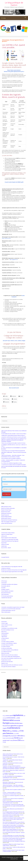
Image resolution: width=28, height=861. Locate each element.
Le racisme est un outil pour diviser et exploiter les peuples (13, 464)
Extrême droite (14, 723)
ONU (18, 731)
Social (16, 738)
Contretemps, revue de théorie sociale (9, 628)
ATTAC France (4, 581)
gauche (13, 726)
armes (7, 715)
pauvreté (15, 733)
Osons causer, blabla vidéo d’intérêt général (10, 656)
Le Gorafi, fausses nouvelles (7, 645)
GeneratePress (14, 859)
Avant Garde (4, 582)
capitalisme (18, 715)
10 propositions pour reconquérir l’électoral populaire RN (13, 450)
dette (18, 718)
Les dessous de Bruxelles (6, 648)
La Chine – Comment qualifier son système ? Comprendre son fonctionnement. (12, 793)
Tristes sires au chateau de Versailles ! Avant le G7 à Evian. (13, 443)
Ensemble (3, 587)
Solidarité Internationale (6, 597)
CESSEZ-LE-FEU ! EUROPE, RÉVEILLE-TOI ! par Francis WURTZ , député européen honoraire (13, 830)
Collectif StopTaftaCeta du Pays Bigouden (9, 541)
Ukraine (15, 740)
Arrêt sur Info (4, 536)
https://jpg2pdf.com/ (14, 259)
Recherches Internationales (7, 661)
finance (9, 725)
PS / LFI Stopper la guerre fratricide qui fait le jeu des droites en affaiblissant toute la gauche (13, 812)
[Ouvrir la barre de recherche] (25, 17)
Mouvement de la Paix (6, 592)
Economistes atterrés (5, 586)
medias (14, 731)
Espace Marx (4, 542)
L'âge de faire (4, 636)
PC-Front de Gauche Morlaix (7, 596)
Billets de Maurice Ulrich (6, 506)
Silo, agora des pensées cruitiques (8, 666)
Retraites (21, 736)
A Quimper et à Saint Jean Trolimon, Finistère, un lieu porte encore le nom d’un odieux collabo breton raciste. (13, 819)
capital (10, 715)
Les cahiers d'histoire (5, 646)
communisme (11, 718)
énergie (4, 742)
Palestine (9, 733)
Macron (6, 730)
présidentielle (13, 735)
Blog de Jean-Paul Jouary (6, 513)
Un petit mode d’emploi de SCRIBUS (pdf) (14, 182)
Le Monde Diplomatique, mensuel (8, 610)
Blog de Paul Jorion (5, 515)
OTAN (21, 731)
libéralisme (15, 728)
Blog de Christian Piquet (6, 510)
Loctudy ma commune (5, 568)
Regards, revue (4, 663)
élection (22, 740)
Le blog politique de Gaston (14, 3)
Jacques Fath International (6, 523)
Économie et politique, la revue (7, 629)
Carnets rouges (4, 623)
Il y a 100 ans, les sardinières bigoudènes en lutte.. (11, 463)
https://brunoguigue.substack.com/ (8, 521)
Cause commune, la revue (6, 625)
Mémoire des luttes (5, 653)
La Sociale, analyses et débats (7, 641)
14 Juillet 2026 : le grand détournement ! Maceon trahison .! (13, 435)
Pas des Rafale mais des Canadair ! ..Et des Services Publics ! (13, 433)
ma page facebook (5, 557)
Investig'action (4, 635)
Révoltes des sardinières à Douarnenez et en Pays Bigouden (14, 570)
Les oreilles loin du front (6, 651)
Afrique (4, 715)
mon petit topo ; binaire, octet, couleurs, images (14, 340)
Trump (11, 740)
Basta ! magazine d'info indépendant (9, 537)
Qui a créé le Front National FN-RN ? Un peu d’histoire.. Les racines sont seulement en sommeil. (14, 823)
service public (11, 738)
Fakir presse (3, 631)
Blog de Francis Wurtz (5, 511)
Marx (11, 731)
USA (19, 740)
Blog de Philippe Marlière (6, 516)
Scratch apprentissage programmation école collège (12, 571)
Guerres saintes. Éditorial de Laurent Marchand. (12, 808)
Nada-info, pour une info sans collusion (9, 655)
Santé (7, 738)
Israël (9, 728)
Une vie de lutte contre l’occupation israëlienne (11, 458)
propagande (6, 736)
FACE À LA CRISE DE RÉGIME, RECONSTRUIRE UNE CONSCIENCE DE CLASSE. (12, 802)
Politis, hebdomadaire (5, 612)
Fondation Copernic (5, 589)
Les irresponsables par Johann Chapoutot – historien (14, 832)
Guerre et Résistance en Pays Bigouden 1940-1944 (11, 566)
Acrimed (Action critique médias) (7, 532)
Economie (16, 720)
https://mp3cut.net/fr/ (6, 238)
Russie (4, 738)
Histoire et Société (5, 544)
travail (7, 740)
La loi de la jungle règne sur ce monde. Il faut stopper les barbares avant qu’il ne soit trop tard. (13, 836)
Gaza (17, 725)
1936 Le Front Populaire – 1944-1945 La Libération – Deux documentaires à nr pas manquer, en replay (12, 456)
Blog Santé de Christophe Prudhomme (9, 520)
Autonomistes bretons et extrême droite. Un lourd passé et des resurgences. (13, 815)
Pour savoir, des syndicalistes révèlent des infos (11, 658)
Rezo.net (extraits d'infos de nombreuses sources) (11, 665)
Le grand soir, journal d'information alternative (11, 608)
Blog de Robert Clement (6, 518)
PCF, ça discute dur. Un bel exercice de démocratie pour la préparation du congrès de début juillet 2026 (13, 805)
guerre (21, 726)
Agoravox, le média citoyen (6, 534)
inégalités (5, 728)
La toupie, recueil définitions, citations (9, 643)
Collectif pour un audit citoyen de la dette (9, 539)
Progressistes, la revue (6, 659)
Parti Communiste (5, 594)
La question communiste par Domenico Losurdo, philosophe (13, 437)
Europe (6, 723)
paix (4, 733)
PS (17, 735)
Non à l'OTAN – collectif (6, 547)
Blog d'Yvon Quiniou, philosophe (8, 508)
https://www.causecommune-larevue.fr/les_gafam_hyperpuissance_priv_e (14, 70)
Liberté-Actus (4, 546)
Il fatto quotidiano (5, 633)
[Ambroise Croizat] (14, 689)
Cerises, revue (4, 626)
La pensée (3, 639)
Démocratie (8, 720)
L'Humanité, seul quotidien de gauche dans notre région (12, 607)
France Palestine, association (7, 591)
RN (24, 735)
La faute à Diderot (5, 638)
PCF (18, 733)
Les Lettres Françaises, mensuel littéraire (9, 649)
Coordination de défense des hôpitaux (9, 584)
